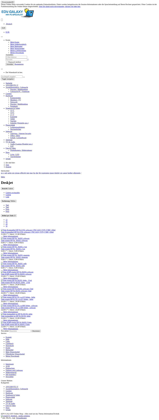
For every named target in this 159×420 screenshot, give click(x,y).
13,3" (12, 110)
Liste (7, 197)
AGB (8, 366)
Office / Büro (15, 136)
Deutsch (9, 24)
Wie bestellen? (11, 375)
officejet (23, 173)
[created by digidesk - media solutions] (15, 416)
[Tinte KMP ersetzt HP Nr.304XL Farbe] (16, 322)
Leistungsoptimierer (17, 127)
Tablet (12, 119)
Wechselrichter (15, 129)
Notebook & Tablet (13, 108)
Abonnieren (36, 331)
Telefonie (9, 140)
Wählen (8, 201)
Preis (7, 209)
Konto (8, 348)
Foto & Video (11, 148)
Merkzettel (9, 350)
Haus (7, 152)
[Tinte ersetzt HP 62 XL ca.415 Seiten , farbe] (18, 297)
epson (52, 173)
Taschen (13, 121)
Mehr (3, 177)
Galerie (7, 188)
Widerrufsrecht (11, 372)
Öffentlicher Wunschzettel (15, 354)
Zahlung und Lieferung (14, 370)
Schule (8, 159)
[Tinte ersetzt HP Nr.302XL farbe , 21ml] (16, 280)
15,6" (12, 113)
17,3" (12, 115)
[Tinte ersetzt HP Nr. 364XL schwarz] (15, 238)
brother (70, 173)
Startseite (9, 83)
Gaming (9, 94)
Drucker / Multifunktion (19, 89)
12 (6, 220)
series (10, 173)
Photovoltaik (10, 125)
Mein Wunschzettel (13, 352)
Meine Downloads (12, 356)
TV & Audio (10, 142)
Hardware (9, 96)
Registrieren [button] (19, 64)
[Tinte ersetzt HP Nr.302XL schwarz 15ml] (17, 289)
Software (9, 131)
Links (8, 341)
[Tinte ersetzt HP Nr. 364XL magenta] (15, 255)
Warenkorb (10, 346)
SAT (12, 146)
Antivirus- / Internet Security (20, 134)
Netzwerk (13, 102)
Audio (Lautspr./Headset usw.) (21, 144)
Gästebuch (9, 344)
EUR (3, 28)
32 (6, 226)
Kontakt (9, 337)
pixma (17, 173)
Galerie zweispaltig (13, 193)
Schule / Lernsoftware (18, 138)
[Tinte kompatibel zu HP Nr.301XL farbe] (16, 314)
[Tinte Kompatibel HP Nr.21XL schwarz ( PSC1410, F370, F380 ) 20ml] (28, 230)
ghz (37, 173)
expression (45, 173)
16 (9, 216)
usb (6, 173)
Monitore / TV (15, 100)
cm (61, 173)
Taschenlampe (15, 157)
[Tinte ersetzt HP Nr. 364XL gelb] (14, 264)
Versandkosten (21, 418)
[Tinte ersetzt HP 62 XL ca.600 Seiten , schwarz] (19, 306)
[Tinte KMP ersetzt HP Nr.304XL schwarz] (17, 272)
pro (13, 173)
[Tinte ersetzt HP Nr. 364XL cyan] (14, 247)
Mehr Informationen (10, 236)
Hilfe (7, 339)
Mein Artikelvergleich (18, 44)
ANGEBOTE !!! (12, 85)
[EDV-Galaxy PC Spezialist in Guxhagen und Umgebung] (18, 17)
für (40, 173)
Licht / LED (14, 155)
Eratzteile (13, 117)
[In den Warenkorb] (2, 245)
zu (2, 173)
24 (6, 224)
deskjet (56, 173)
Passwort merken (14, 62)
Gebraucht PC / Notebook (19, 92)
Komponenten (15, 98)
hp (34, 173)
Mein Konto (14, 42)
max (31, 173)
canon (65, 173)
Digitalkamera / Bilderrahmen (21, 150)
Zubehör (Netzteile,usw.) (19, 123)
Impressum (10, 364)
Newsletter (5, 331)
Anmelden (10, 64)
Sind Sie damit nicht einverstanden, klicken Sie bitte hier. (60, 6)
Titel (7, 205)
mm (27, 173)
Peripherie (14, 106)
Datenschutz (10, 368)
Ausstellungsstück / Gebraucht (17, 87)
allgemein (76, 173)
